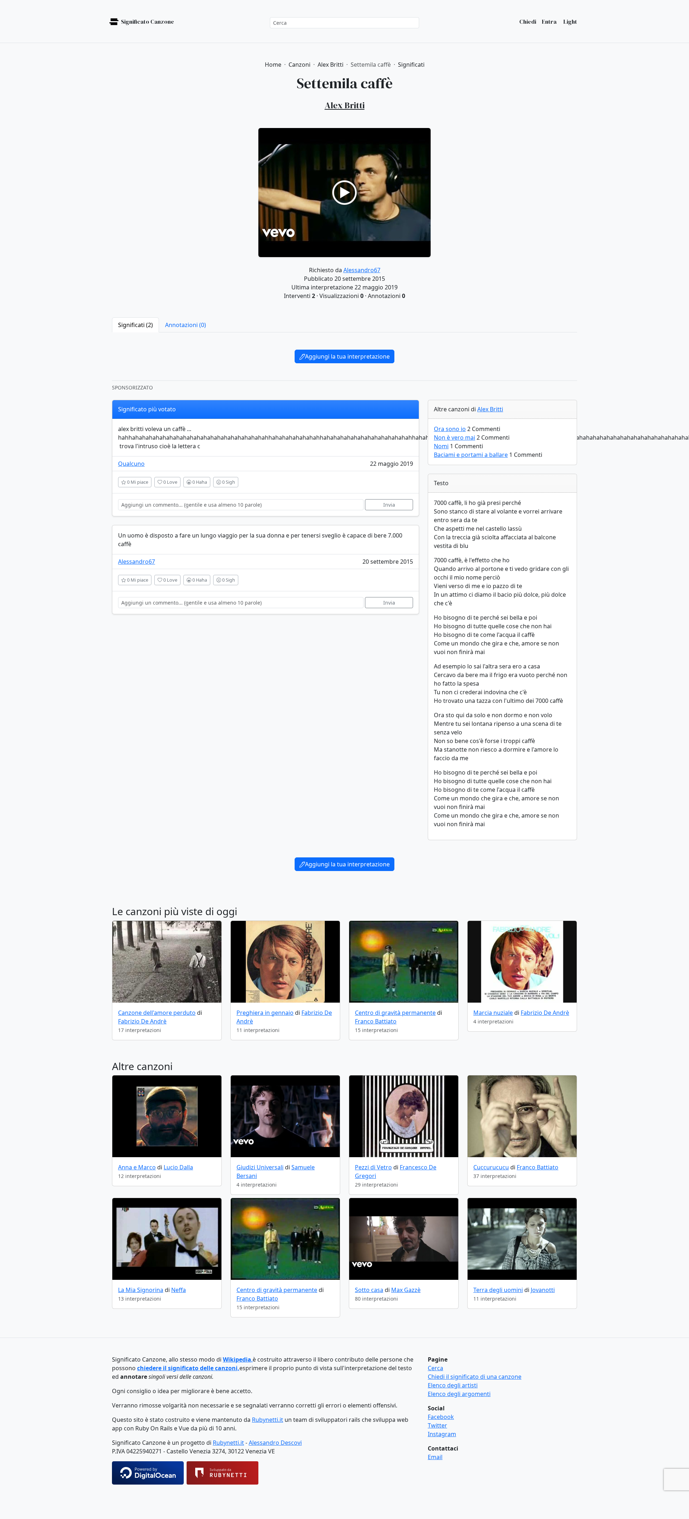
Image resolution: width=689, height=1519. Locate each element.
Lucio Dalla (178, 1167)
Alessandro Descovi (275, 1443)
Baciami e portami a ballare (471, 455)
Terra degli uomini (498, 1290)
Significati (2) (135, 325)
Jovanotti (543, 1290)
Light (569, 21)
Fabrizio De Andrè (142, 1021)
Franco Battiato (376, 1021)
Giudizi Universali (259, 1167)
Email (435, 1457)
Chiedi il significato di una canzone (474, 1377)
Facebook (441, 1417)
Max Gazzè (406, 1290)
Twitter (437, 1425)
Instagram (442, 1434)
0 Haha (199, 482)
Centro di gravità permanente (395, 1013)
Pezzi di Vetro (373, 1167)
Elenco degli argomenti (459, 1394)
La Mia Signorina (140, 1290)
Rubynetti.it (267, 1420)
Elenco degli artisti (453, 1385)
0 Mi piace (137, 482)
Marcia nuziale (493, 1013)
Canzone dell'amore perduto (157, 1013)
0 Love (169, 482)
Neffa (178, 1290)
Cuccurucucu (491, 1167)
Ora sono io (450, 429)
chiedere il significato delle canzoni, (188, 1368)
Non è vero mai (454, 437)
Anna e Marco (137, 1167)
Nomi (441, 446)
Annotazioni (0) (185, 325)
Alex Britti (490, 409)
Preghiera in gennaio (265, 1013)
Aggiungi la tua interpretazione (347, 356)
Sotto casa (369, 1290)
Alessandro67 (361, 270)
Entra (549, 21)
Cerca (435, 1368)
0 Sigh (228, 482)
